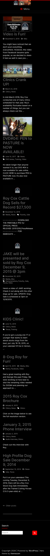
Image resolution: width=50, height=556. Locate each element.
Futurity (23, 215)
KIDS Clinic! (13, 319)
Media (8, 215)
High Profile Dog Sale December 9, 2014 (17, 460)
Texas (5, 283)
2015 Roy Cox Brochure (15, 398)
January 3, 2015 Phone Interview (17, 426)
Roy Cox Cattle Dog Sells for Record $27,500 (17, 202)
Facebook (14, 369)
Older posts (11, 505)
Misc (25, 39)
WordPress (33, 551)
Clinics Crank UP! (14, 81)
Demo (8, 369)
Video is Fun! (14, 34)
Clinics (8, 92)
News (13, 92)
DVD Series (10, 159)
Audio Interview (11, 439)
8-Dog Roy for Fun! (15, 359)
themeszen (15, 553)
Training (18, 159)
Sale (28, 215)
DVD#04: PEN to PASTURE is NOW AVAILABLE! (17, 145)
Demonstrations (11, 281)
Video (24, 159)
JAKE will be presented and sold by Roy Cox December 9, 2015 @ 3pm (17, 263)
